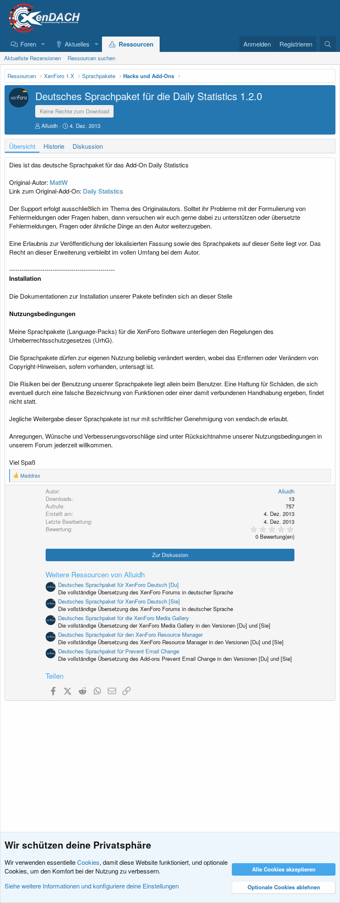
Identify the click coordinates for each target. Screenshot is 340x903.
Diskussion (88, 146)
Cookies (88, 862)
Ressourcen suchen (91, 58)
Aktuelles (77, 43)
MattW (59, 182)
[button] (43, 44)
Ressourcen (136, 44)
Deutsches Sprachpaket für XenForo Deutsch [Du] (118, 585)
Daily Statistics (103, 190)
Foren (28, 43)
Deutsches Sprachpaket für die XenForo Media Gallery (123, 618)
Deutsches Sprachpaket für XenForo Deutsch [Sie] (119, 601)
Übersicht (22, 146)
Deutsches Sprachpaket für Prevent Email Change (118, 651)
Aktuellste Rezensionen (32, 58)
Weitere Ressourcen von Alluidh (95, 574)
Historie (54, 146)
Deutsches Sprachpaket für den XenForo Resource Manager (130, 634)
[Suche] (328, 44)
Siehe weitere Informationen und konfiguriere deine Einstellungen (92, 885)
